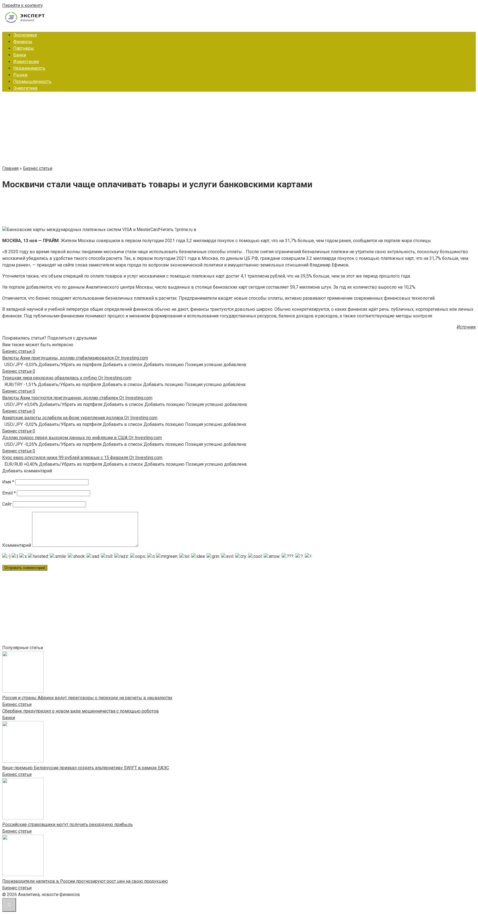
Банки (19, 55)
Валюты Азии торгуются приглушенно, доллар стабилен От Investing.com (77, 397)
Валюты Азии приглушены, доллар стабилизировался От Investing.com (75, 358)
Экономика (25, 35)
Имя (8, 482)
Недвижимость (29, 68)
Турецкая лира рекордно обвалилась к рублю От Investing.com (66, 377)
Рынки (20, 74)
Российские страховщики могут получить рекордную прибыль (67, 824)
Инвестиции (26, 61)
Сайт (7, 504)
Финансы (22, 41)
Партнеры (23, 48)
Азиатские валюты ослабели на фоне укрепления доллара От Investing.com (79, 417)
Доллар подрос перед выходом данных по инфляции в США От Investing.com (82, 437)
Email (9, 493)
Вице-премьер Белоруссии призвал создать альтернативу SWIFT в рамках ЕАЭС (85, 767)
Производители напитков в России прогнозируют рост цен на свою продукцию (85, 881)
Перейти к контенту (22, 5)
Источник (466, 327)
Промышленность (32, 81)
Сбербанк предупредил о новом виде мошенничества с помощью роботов (80, 711)
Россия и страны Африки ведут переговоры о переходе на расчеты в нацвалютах (87, 697)
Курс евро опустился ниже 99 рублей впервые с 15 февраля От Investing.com (82, 457)
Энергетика (25, 88)
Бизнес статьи (17, 704)
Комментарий (16, 545)
